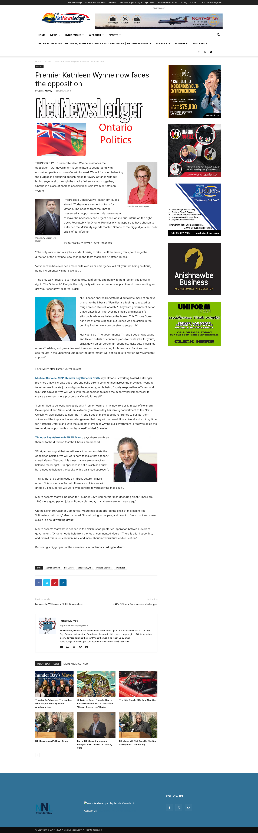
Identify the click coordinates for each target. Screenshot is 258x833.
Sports (113, 35)
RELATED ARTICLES (48, 663)
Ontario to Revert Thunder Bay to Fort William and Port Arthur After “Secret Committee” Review (95, 703)
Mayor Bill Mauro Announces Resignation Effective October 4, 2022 (94, 744)
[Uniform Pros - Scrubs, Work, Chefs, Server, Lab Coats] (194, 324)
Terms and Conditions (167, 2)
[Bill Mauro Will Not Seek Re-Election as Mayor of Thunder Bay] (138, 725)
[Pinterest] (54, 582)
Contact (193, 2)
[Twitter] (204, 52)
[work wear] (194, 150)
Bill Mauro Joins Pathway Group (51, 741)
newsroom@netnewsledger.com (117, 810)
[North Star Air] (159, 21)
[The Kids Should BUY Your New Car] (138, 684)
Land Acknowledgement (212, 2)
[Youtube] (210, 52)
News (53, 35)
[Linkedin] (63, 582)
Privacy (184, 2)
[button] (218, 35)
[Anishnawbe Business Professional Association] (194, 269)
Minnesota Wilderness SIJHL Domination (58, 604)
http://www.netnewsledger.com (74, 625)
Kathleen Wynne (85, 567)
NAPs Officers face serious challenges (135, 604)
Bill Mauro (69, 567)
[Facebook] (198, 52)
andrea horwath (52, 567)
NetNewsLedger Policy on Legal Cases (137, 2)
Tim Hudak (120, 567)
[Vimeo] (81, 647)
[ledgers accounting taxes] (194, 210)
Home (41, 35)
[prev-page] (37, 755)
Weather (95, 35)
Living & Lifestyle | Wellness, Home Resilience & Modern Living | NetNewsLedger (93, 43)
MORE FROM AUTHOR (76, 663)
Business (199, 43)
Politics (161, 43)
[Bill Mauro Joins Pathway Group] (54, 725)
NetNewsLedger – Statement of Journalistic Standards (92, 2)
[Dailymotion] (62, 647)
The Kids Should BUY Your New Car (137, 700)
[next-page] (43, 755)
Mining (180, 43)
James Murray (45, 90)
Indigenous (73, 35)
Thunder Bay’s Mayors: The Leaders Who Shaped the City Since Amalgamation (53, 703)
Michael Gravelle (103, 567)
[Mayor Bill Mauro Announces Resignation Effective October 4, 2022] (96, 725)
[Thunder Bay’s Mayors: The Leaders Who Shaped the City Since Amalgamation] (54, 684)
